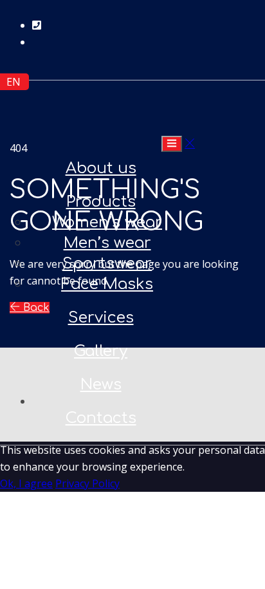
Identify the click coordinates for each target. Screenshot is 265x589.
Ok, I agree (26, 483)
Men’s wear (107, 243)
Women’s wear (107, 222)
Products (101, 201)
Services (101, 317)
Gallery (100, 351)
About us (101, 168)
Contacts (101, 418)
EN (13, 81)
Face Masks (107, 284)
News (101, 384)
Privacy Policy (87, 483)
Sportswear (107, 263)
